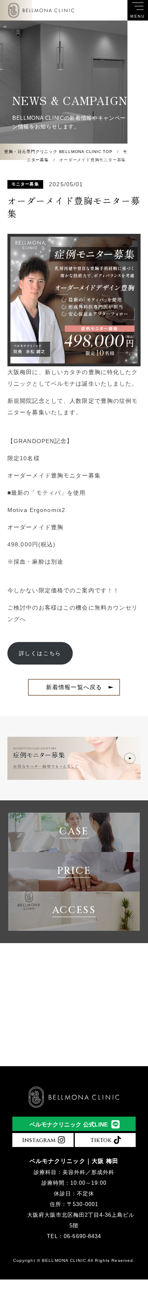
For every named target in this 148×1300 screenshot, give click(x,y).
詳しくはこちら (40, 653)
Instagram (39, 1140)
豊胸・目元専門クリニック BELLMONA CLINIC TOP (58, 151)
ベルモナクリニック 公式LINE (69, 1124)
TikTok (101, 1140)
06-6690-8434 (82, 1236)
